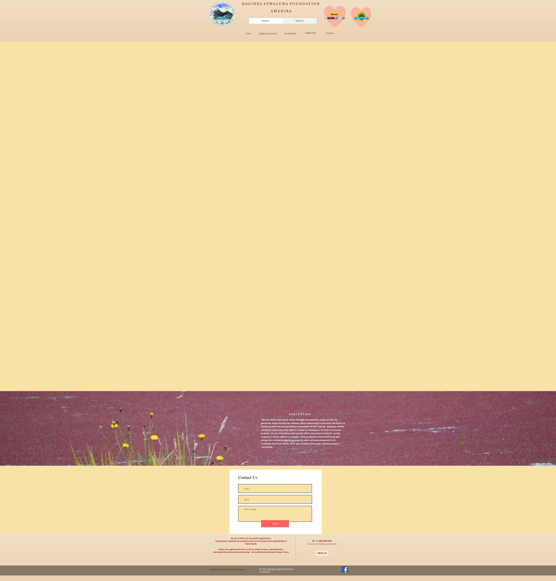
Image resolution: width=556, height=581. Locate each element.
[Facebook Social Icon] (345, 569)
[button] (334, 15)
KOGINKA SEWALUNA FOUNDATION (281, 4)
